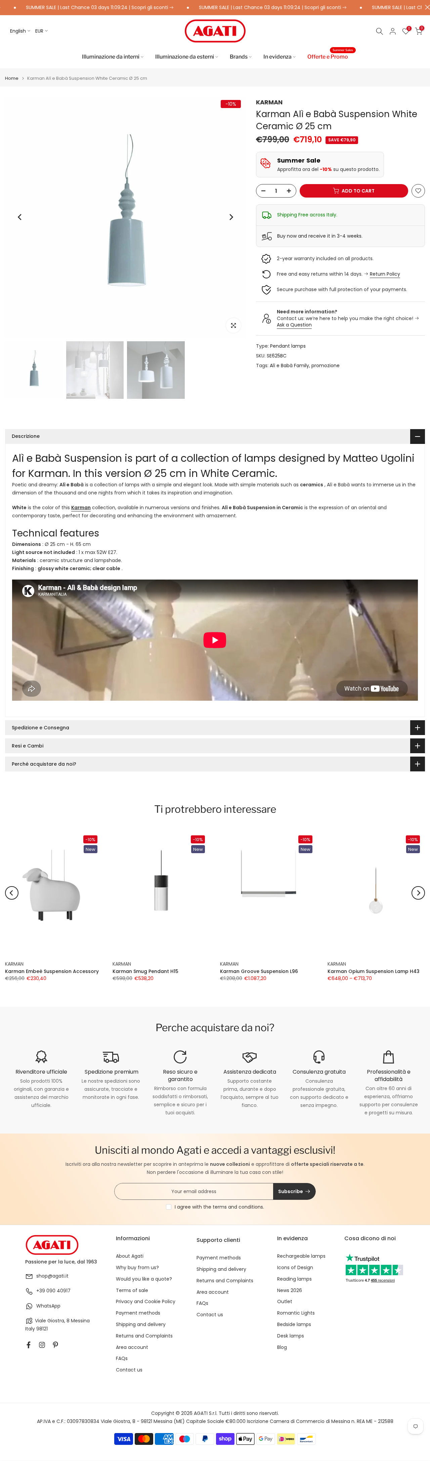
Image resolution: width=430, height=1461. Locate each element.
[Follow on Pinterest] (55, 1345)
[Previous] (20, 217)
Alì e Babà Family (289, 365)
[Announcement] (244, 8)
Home (11, 78)
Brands (239, 57)
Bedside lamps (294, 1324)
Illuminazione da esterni (184, 57)
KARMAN (269, 102)
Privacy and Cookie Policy (145, 1301)
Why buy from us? (137, 1267)
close (426, 7)
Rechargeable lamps (301, 1256)
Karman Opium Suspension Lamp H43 (374, 971)
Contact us (129, 1370)
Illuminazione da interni (110, 57)
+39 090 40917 (53, 1291)
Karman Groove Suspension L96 (259, 971)
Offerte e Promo (330, 56)
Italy (30, 1329)
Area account (132, 1347)
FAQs (122, 1358)
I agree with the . (219, 1207)
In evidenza (277, 57)
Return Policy (385, 274)
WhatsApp (48, 1306)
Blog (282, 1347)
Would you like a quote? (144, 1279)
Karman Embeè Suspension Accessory (52, 971)
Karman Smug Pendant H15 (145, 971)
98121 (42, 1329)
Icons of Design (295, 1267)
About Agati (129, 1256)
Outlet (284, 1301)
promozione (325, 365)
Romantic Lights (296, 1313)
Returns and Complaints (144, 1336)
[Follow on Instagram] (42, 1345)
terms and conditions (238, 1207)
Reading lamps (294, 1279)
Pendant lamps (288, 346)
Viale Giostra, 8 (52, 1321)
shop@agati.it (52, 1276)
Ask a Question (294, 325)
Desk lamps (290, 1336)
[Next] (231, 217)
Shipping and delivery (141, 1324)
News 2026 (289, 1290)
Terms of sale (132, 1290)
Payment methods (138, 1313)
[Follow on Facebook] (28, 1345)
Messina (80, 1321)
